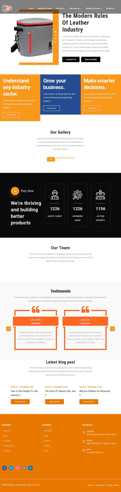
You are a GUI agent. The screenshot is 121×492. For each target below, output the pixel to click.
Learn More (11, 115)
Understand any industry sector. (16, 87)
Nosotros (110, 8)
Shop (46, 436)
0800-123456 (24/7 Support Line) (101, 443)
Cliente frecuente (93, 8)
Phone (89, 440)
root (15, 387)
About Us (7, 431)
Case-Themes (32, 485)
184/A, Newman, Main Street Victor (102, 434)
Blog (5, 436)
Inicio (31, 8)
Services (7, 441)
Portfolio (47, 446)
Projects (7, 451)
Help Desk (48, 431)
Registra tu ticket (45, 8)
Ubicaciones (74, 8)
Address (90, 431)
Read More (20, 402)
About (90, 485)
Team (46, 451)
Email (89, 449)
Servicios (60, 8)
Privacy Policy (9, 446)
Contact (47, 441)
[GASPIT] (7, 8)
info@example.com (95, 452)
